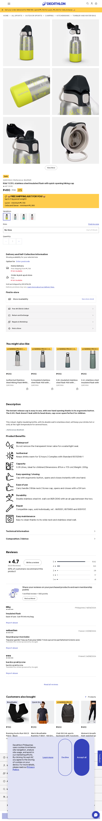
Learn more (48, 757)
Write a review (32, 562)
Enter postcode (23, 261)
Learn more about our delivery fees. (40, 287)
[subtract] (6, 241)
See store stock (88, 299)
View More (51, 168)
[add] (19, 241)
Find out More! (30, 598)
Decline (65, 757)
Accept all (81, 757)
